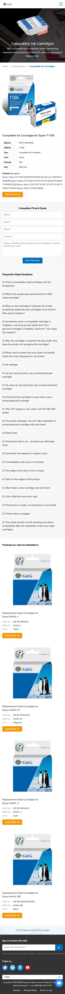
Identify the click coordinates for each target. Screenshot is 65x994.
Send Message (32, 260)
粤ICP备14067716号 (43, 985)
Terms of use (46, 990)
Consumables (18, 67)
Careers (17, 990)
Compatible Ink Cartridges (42, 67)
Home (5, 67)
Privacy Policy (30, 990)
